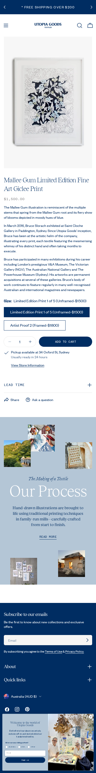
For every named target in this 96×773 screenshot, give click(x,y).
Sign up (25, 760)
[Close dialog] (91, 717)
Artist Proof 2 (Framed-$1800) (34, 325)
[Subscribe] (87, 640)
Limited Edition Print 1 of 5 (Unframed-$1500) (46, 311)
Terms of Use (53, 651)
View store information (27, 365)
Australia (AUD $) (24, 696)
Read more (48, 537)
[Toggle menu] (6, 25)
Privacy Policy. (74, 651)
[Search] (79, 25)
